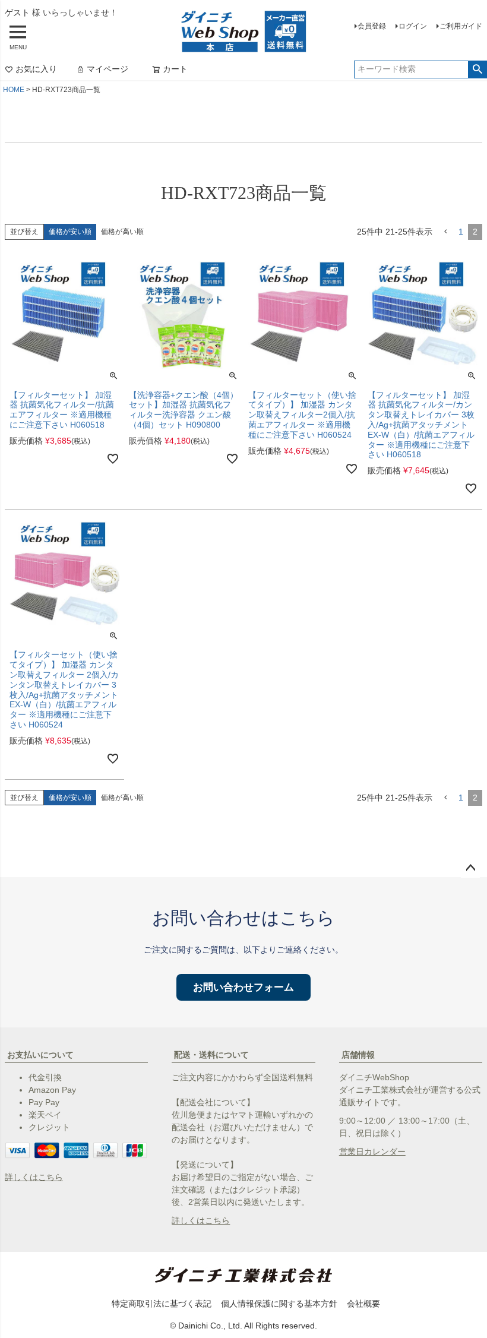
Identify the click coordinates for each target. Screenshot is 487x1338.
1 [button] (460, 231)
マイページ (107, 69)
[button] (445, 232)
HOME (13, 90)
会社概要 (363, 1303)
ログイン (413, 26)
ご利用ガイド (460, 26)
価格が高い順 (122, 231)
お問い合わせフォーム (243, 987)
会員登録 (372, 26)
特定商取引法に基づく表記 (161, 1303)
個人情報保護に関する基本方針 (279, 1303)
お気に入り (36, 69)
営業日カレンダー (372, 1151)
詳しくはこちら (34, 1177)
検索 (477, 69)
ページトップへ (470, 868)
